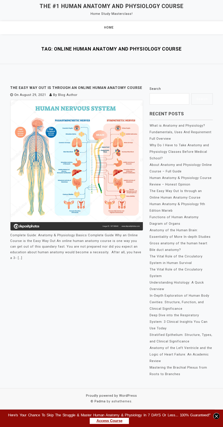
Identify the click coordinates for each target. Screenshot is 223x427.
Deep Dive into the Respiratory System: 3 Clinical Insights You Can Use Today (179, 321)
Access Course (109, 421)
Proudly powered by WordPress (111, 396)
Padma (100, 401)
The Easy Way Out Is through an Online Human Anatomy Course (76, 88)
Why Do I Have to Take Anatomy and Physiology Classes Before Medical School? (179, 151)
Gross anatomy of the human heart (178, 243)
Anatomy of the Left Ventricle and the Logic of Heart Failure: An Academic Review (181, 354)
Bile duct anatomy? (165, 250)
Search (155, 89)
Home (109, 27)
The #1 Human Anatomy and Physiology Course (112, 6)
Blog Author (68, 95)
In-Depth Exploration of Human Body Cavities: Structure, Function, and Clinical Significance (179, 302)
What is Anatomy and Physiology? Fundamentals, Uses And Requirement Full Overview (180, 132)
